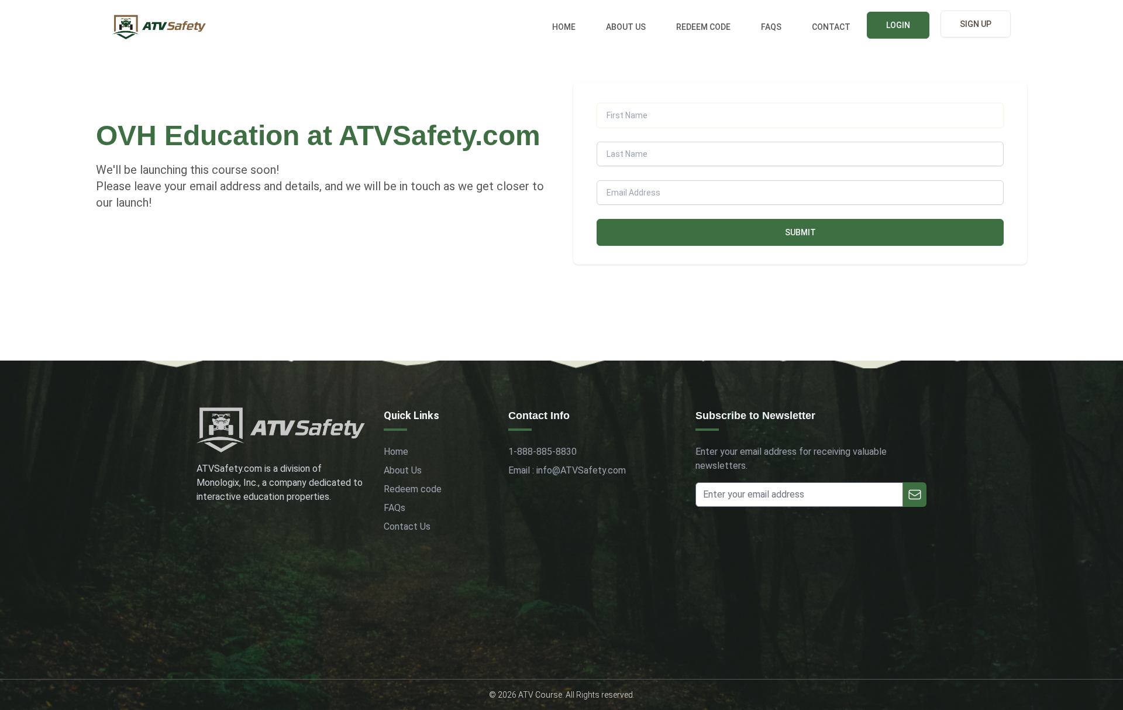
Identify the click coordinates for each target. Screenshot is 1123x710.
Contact (831, 27)
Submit (800, 232)
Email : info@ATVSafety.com (567, 470)
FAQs (771, 27)
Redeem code (703, 27)
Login (898, 25)
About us (626, 27)
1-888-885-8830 (542, 451)
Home (564, 27)
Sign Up (975, 24)
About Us (403, 470)
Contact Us (407, 526)
